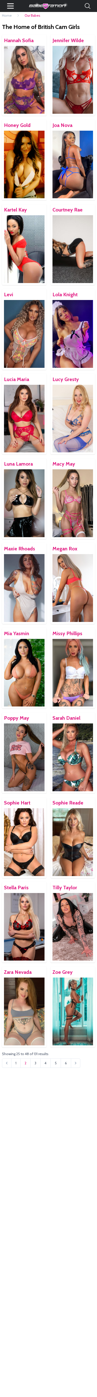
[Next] (75, 1063)
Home (7, 15)
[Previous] (6, 1063)
